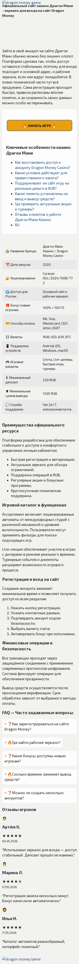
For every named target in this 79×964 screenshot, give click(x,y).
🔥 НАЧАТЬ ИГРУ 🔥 (39, 125)
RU (17, 225)
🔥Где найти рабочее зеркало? (33, 742)
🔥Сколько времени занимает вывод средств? (37, 776)
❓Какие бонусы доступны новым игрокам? (35, 758)
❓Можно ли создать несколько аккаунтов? (34, 795)
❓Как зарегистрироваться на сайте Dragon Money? (36, 726)
